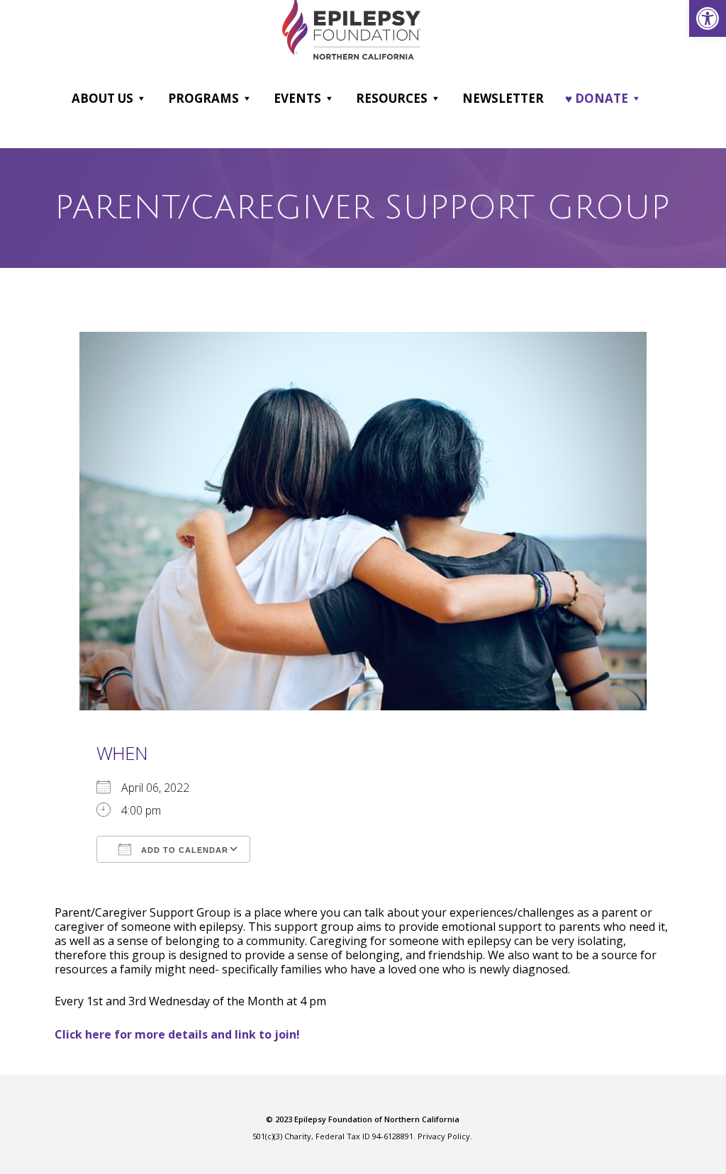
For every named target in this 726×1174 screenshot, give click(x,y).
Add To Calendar (183, 850)
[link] (707, 18)
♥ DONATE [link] (596, 98)
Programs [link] (203, 98)
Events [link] (297, 98)
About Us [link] (102, 98)
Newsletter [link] (503, 98)
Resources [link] (392, 98)
